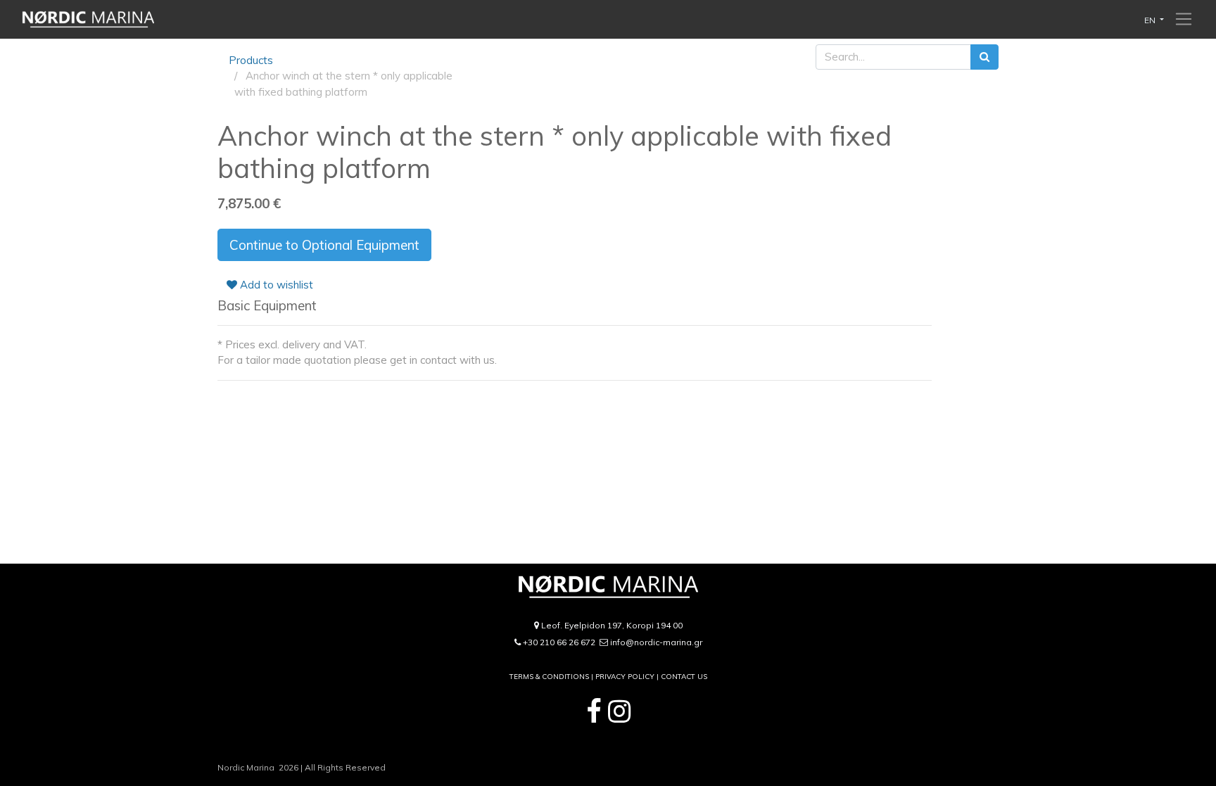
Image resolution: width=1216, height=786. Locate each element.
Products (251, 60)
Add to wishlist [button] (275, 284)
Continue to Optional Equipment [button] (324, 244)
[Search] (984, 57)
